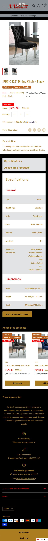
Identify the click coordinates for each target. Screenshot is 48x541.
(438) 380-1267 (34, 458)
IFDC (4, 93)
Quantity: (6, 114)
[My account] (38, 5)
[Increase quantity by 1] (27, 114)
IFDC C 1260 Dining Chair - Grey (17, 365)
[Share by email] (44, 130)
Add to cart (24, 532)
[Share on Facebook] (30, 130)
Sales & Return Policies (25, 478)
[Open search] (33, 5)
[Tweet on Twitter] (39, 130)
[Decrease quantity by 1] (14, 114)
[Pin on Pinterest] (34, 130)
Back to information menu (17, 314)
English (6, 509)
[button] (24, 122)
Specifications (13, 161)
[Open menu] (3, 6)
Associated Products (17, 167)
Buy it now (24, 538)
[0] (43, 5)
